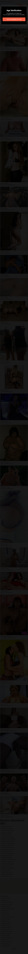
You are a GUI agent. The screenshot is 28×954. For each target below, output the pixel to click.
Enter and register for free (14, 19)
